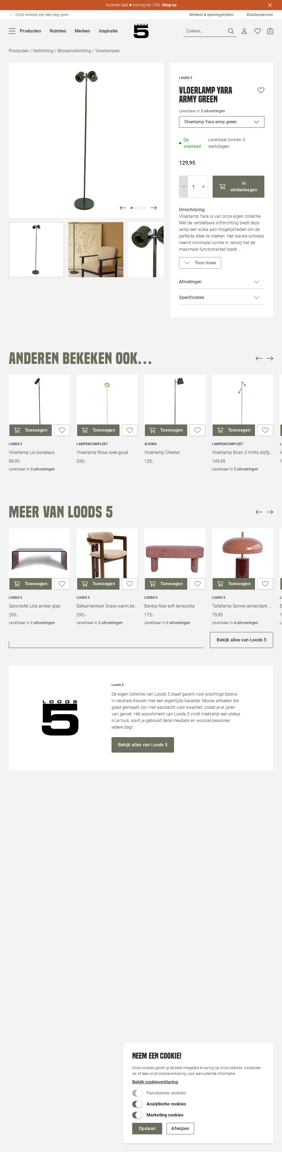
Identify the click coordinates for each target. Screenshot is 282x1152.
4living (150, 444)
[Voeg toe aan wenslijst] (261, 90)
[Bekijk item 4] (145, 208)
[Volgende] (122, 207)
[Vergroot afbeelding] (86, 140)
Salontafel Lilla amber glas (34, 606)
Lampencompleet (92, 444)
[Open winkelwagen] (270, 31)
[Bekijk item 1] (135, 208)
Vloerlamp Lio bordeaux (32, 452)
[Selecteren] (36, 249)
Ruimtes (58, 31)
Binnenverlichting (74, 50)
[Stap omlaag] (183, 187)
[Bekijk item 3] (141, 208)
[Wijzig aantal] (193, 187)
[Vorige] (258, 358)
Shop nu (169, 5)
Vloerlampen (107, 50)
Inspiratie (108, 31)
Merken (82, 31)
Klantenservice (260, 14)
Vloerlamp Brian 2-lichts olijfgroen (242, 452)
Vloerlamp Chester (162, 452)
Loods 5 (15, 444)
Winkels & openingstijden (211, 14)
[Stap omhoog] (203, 187)
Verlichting (43, 50)
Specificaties (191, 297)
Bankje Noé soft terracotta (169, 606)
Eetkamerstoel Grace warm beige (107, 606)
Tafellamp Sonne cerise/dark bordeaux (242, 606)
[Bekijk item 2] (138, 208)
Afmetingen (190, 281)
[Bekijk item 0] (132, 208)
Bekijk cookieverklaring (155, 1082)
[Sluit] (270, 5)
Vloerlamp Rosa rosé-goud (102, 452)
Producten (19, 50)
